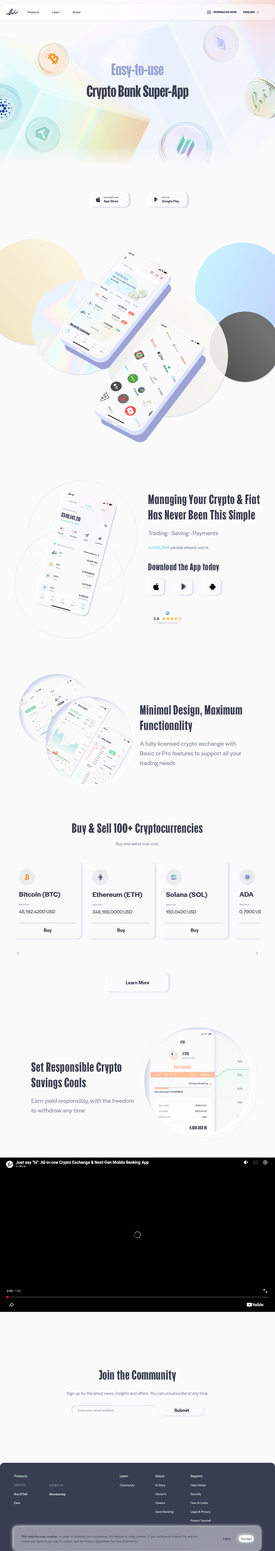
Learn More (137, 982)
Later (227, 1539)
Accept (246, 1539)
